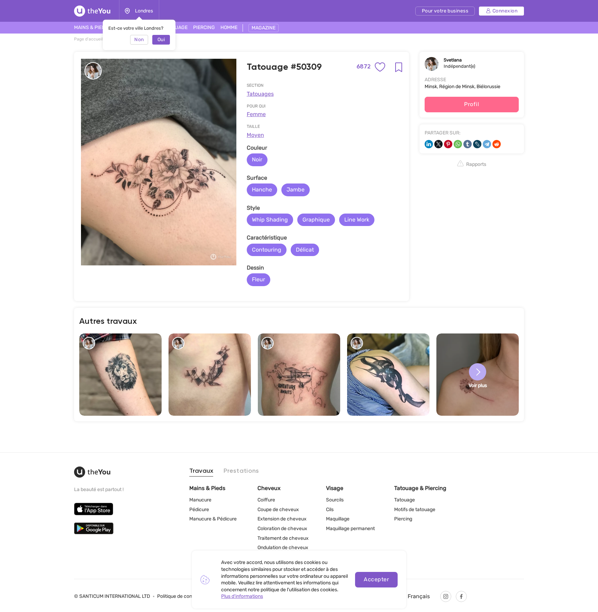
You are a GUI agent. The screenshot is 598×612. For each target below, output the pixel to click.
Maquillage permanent (350, 528)
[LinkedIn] (429, 144)
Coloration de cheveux (282, 528)
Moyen (255, 135)
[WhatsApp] (458, 144)
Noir (257, 159)
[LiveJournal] (477, 144)
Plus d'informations (242, 596)
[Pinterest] (448, 144)
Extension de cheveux (282, 519)
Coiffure (266, 500)
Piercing (403, 519)
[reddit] (496, 144)
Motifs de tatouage (414, 509)
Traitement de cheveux (283, 538)
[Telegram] (487, 144)
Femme (256, 114)
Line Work (356, 219)
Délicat (305, 249)
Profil (471, 104)
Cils (330, 509)
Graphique (316, 219)
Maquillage (338, 519)
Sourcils (335, 500)
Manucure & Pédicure (213, 519)
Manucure (200, 500)
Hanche (262, 189)
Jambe (296, 189)
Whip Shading (270, 219)
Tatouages (260, 94)
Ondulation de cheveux (282, 547)
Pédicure (199, 509)
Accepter (376, 579)
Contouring (266, 249)
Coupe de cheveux (278, 509)
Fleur (258, 279)
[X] (438, 144)
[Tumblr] (467, 144)
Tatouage (404, 500)
